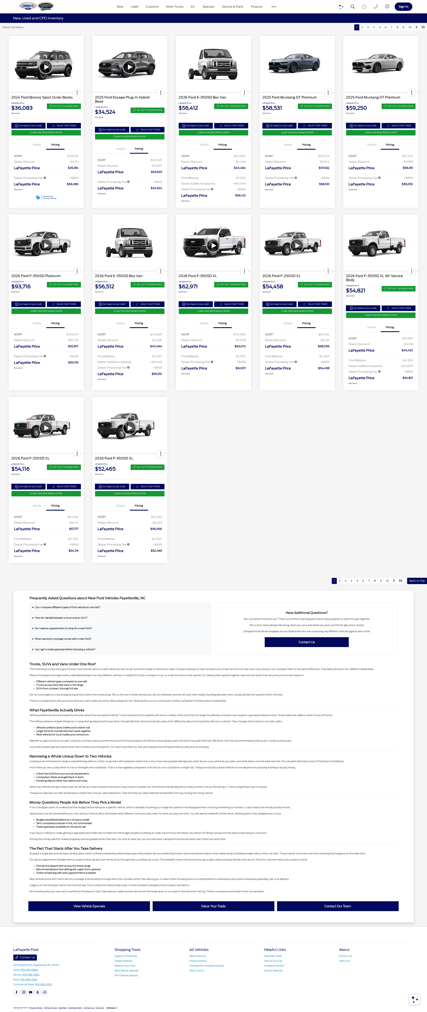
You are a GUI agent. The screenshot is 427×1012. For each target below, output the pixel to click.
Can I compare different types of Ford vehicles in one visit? (67, 607)
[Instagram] (23, 992)
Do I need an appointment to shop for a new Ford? (63, 628)
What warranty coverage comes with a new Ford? (63, 639)
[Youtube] (30, 992)
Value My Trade (273, 956)
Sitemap (62, 1007)
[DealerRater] (44, 992)
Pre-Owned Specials (126, 975)
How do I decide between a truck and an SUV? (61, 617)
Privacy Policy (36, 1007)
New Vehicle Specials (127, 970)
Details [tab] (37, 144)
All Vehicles (199, 950)
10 (409, 27)
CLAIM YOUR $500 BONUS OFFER (46, 132)
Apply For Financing (126, 956)
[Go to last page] (423, 27)
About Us (344, 961)
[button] (77, 93)
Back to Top (417, 580)
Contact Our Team (337, 906)
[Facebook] (16, 992)
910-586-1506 (31, 974)
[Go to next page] (416, 27)
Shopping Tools (128, 950)
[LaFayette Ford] (36, 7)
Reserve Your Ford (125, 965)
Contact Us (307, 642)
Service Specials (273, 970)
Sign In (403, 6)
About (344, 950)
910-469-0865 (29, 970)
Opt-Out (100, 1007)
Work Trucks (196, 970)
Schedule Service (274, 965)
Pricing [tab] (55, 144)
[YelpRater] (37, 992)
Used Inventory (198, 961)
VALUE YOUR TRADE (66, 125)
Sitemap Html (75, 1007)
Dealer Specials (123, 961)
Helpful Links (275, 950)
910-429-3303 (43, 984)
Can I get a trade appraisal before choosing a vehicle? (65, 649)
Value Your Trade (213, 906)
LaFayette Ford (20, 1007)
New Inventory (197, 956)
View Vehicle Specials (89, 906)
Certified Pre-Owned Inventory (206, 965)
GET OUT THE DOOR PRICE (66, 106)
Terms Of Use (50, 1007)
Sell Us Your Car (273, 961)
